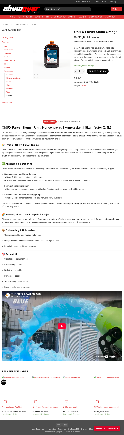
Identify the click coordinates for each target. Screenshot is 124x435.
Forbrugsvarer (95, 17)
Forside (77, 2)
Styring (71, 17)
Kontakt (96, 2)
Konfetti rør (15, 17)
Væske (33, 24)
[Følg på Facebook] (118, 2)
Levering (113, 2)
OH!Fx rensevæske (70, 407)
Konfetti (39, 17)
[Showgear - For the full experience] (21, 9)
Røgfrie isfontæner (13, 78)
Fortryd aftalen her (107, 428)
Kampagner (110, 17)
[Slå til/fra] (25, 42)
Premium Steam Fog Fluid (12, 407)
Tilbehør (82, 17)
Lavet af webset (74, 432)
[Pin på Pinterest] (89, 91)
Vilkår (104, 2)
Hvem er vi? (86, 2)
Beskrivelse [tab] (49, 121)
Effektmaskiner (58, 17)
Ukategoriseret (8, 38)
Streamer (27, 17)
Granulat (9, 88)
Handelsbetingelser (39, 429)
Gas (8, 85)
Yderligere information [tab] (69, 121)
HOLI (47, 17)
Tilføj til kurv (97, 71)
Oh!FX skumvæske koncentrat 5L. (107, 407)
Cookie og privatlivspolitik (69, 429)
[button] (116, 9)
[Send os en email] (121, 2)
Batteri (8, 81)
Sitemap (84, 429)
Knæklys (9, 74)
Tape (8, 92)
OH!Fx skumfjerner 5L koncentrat (45, 407)
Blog (91, 429)
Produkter (7, 24)
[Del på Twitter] (81, 91)
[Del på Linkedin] (94, 91)
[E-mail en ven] (85, 91)
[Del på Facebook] (76, 91)
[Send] (89, 9)
